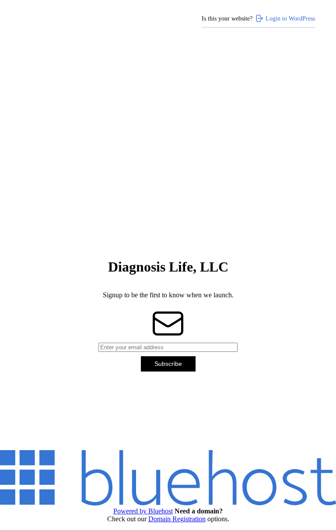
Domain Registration (177, 519)
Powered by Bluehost (143, 511)
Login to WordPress (290, 18)
